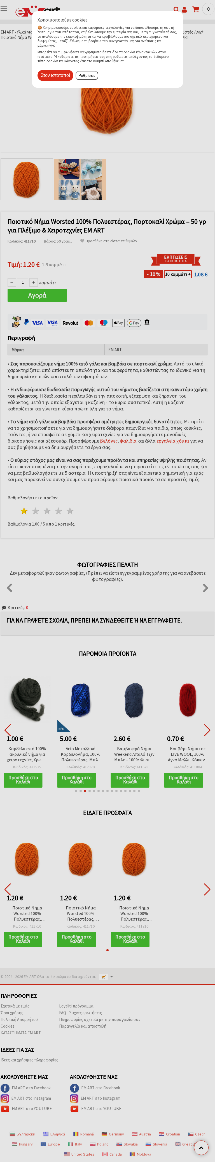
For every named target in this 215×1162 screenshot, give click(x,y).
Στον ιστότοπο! (55, 75)
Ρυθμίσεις (86, 75)
